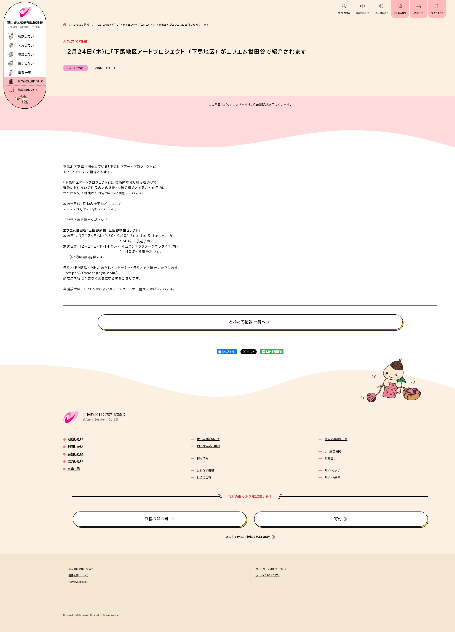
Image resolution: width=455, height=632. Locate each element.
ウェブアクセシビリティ (268, 575)
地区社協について (28, 90)
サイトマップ (332, 470)
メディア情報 (75, 68)
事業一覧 (24, 72)
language (381, 13)
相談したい (26, 36)
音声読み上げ (362, 13)
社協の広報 (204, 477)
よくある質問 (400, 13)
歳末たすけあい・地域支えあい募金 (248, 536)
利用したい (26, 45)
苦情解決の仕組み (78, 582)
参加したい (26, 54)
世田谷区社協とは (208, 439)
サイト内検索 (344, 13)
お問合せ (418, 13)
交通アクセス (437, 13)
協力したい (26, 63)
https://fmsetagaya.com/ (91, 273)
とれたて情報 (81, 24)
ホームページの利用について (271, 569)
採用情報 (202, 458)
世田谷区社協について (30, 81)
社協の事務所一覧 (336, 439)
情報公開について (78, 575)
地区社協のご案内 (208, 446)
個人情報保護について (80, 569)
